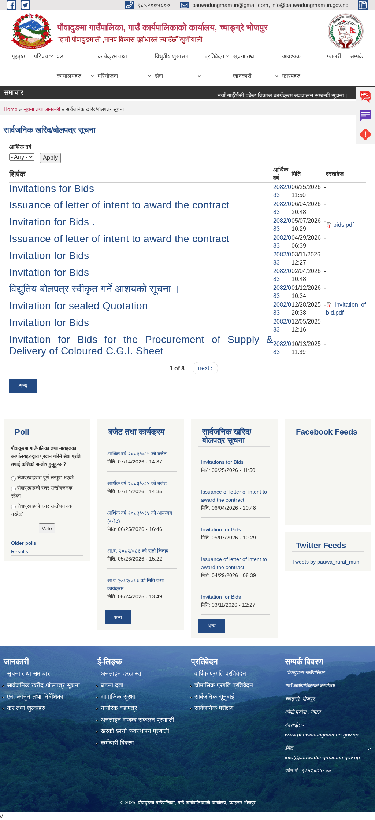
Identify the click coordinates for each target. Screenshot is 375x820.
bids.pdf (343, 225)
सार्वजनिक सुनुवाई (214, 696)
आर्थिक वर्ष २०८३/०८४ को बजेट (137, 454)
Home (11, 109)
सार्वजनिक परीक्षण (213, 708)
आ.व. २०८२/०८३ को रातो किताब (137, 551)
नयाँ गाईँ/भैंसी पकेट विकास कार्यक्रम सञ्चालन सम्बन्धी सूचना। (271, 95)
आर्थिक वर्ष (20, 147)
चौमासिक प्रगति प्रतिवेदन (223, 685)
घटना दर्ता (112, 685)
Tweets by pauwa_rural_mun (325, 562)
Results (19, 551)
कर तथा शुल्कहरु (26, 708)
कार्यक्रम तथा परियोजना (112, 66)
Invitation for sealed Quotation (78, 305)
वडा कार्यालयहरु (69, 66)
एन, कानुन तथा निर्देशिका (35, 696)
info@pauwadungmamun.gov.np (322, 757)
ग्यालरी (334, 56)
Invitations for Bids (51, 188)
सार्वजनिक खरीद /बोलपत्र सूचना (43, 685)
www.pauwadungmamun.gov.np (322, 735)
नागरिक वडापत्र (119, 708)
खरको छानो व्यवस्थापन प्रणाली (135, 731)
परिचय (41, 56)
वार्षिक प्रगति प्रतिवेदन (220, 673)
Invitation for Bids (49, 255)
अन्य (22, 386)
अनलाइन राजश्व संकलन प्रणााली (137, 719)
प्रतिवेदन (214, 56)
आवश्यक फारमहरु (291, 66)
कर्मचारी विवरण (117, 742)
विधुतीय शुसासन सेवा (172, 66)
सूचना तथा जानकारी (244, 66)
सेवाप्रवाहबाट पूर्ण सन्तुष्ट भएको (45, 477)
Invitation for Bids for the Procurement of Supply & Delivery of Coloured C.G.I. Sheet (141, 345)
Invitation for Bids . (52, 222)
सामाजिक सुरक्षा (118, 696)
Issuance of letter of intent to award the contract (119, 205)
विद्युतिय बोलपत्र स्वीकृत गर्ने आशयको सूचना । (95, 289)
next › (205, 368)
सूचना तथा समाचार (28, 673)
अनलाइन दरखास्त (121, 673)
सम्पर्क (356, 56)
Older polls (23, 543)
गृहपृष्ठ (18, 56)
